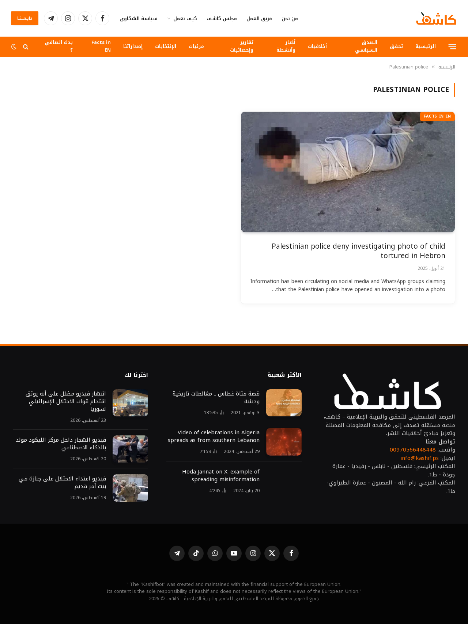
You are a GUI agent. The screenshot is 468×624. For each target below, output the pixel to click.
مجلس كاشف (222, 18)
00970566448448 (413, 450)
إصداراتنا (133, 46)
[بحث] (26, 46)
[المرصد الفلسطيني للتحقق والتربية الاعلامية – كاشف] (436, 18)
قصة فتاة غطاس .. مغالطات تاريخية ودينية (216, 397)
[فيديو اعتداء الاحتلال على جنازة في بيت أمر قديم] (130, 488)
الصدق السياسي (366, 46)
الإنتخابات (165, 46)
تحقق (396, 46)
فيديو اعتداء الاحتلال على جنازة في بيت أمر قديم (62, 482)
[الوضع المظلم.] (14, 47)
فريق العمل (259, 18)
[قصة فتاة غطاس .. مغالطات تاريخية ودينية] (284, 403)
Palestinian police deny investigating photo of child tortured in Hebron (358, 251)
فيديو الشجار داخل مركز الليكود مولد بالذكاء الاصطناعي (61, 444)
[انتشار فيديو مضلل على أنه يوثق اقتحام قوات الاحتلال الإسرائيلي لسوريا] (130, 403)
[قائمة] (452, 46)
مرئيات (196, 46)
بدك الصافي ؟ (59, 46)
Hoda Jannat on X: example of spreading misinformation (221, 475)
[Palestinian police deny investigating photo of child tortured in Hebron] (348, 172)
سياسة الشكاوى (139, 18)
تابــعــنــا (24, 18)
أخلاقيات (317, 46)
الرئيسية (425, 46)
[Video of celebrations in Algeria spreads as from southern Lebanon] (284, 442)
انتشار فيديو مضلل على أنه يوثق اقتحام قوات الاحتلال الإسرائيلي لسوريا (65, 401)
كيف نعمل (185, 18)
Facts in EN (101, 46)
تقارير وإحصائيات (241, 46)
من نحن (290, 18)
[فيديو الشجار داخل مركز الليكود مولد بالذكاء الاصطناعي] (130, 449)
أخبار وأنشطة (285, 46)
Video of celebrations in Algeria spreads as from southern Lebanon (214, 436)
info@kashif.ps (419, 458)
